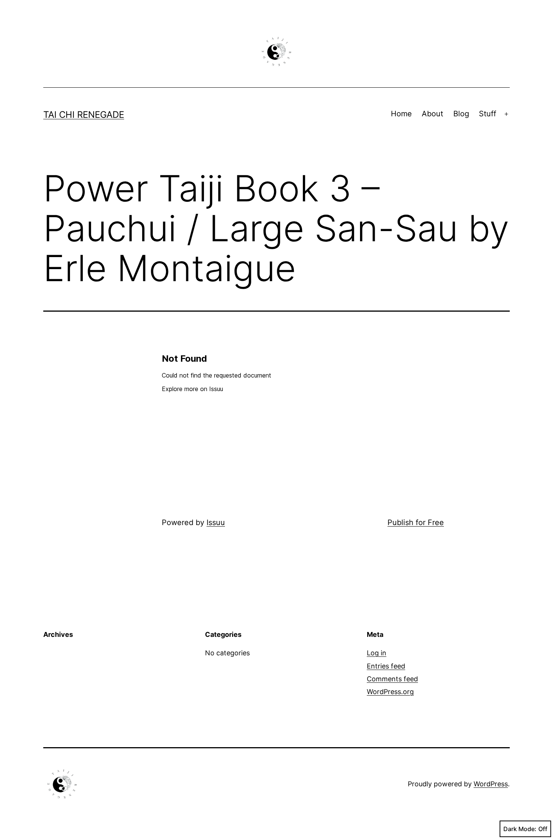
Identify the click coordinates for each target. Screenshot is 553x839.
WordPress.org (390, 692)
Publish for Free (415, 522)
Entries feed (386, 666)
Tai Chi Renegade (83, 114)
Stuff (487, 113)
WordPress (491, 784)
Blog (461, 113)
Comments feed (392, 679)
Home (401, 113)
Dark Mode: (519, 829)
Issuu (216, 522)
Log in (376, 653)
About (432, 113)
